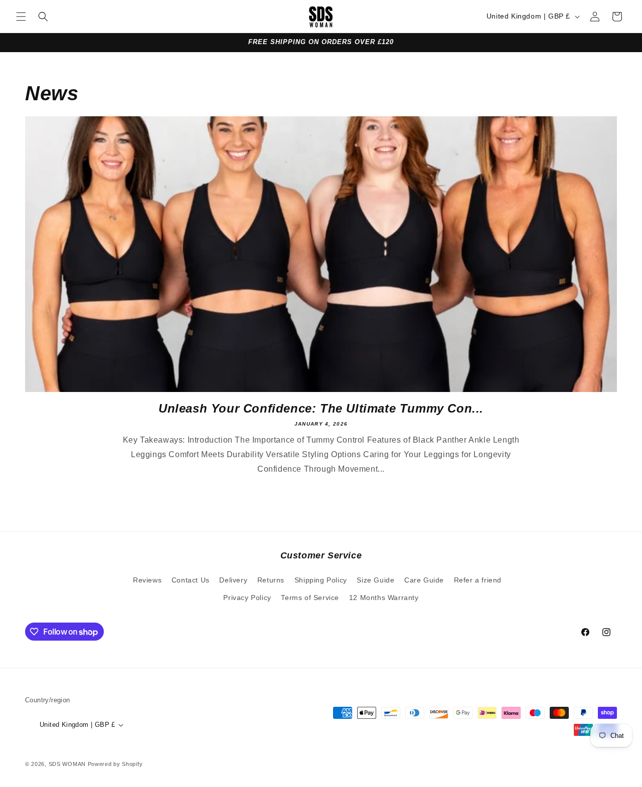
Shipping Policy (320, 580)
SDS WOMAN (67, 764)
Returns (270, 580)
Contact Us (191, 580)
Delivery (233, 580)
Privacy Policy (247, 598)
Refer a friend (478, 580)
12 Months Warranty (384, 598)
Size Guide (375, 580)
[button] (21, 17)
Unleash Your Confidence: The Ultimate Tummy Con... (321, 408)
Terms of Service (310, 598)
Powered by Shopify (115, 764)
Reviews (147, 580)
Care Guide (424, 580)
